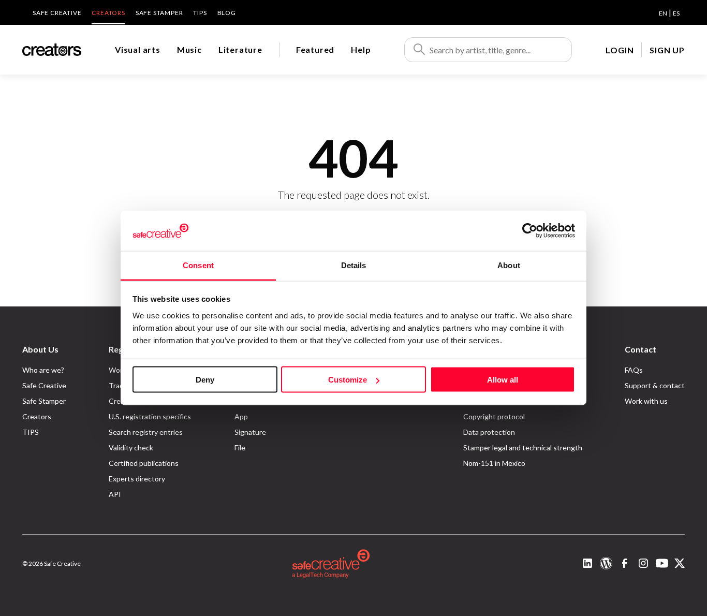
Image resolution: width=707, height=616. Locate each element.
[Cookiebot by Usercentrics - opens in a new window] (529, 231)
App (241, 416)
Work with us (646, 401)
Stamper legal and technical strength (522, 447)
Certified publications (144, 463)
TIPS (200, 13)
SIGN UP (667, 50)
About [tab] (508, 264)
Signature (250, 432)
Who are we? (43, 369)
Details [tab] (353, 264)
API (115, 494)
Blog (226, 13)
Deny (205, 379)
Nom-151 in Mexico (494, 463)
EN (663, 13)
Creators (108, 13)
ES (676, 13)
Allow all (502, 379)
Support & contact (655, 385)
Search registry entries (146, 432)
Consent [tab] (198, 264)
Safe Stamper (159, 13)
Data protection (489, 432)
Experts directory (137, 478)
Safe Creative (57, 13)
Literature (240, 49)
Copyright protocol (494, 416)
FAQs (634, 369)
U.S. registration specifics (150, 416)
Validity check (131, 447)
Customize (347, 379)
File (239, 447)
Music (189, 49)
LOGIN (620, 50)
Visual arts (137, 49)
